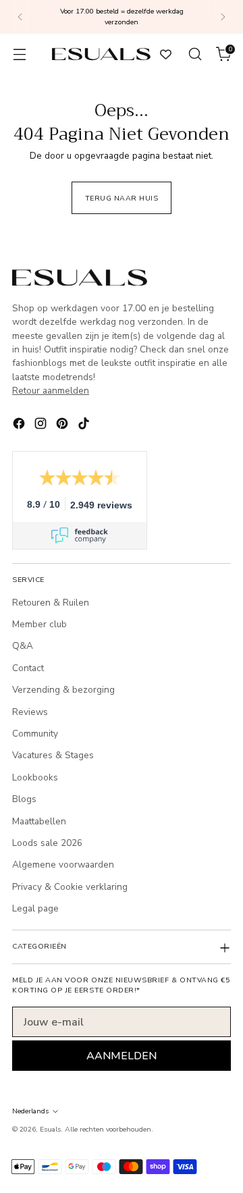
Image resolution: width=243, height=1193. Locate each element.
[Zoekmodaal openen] (195, 54)
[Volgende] (223, 17)
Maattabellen (39, 821)
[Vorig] (20, 17)
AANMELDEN (121, 1056)
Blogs (24, 799)
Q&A (22, 645)
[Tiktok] (85, 425)
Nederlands (30, 1111)
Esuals (50, 1129)
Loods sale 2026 (47, 843)
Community (35, 733)
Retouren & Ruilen (50, 602)
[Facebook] (20, 425)
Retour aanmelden (50, 390)
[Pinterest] (63, 425)
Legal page (35, 908)
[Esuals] (101, 53)
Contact (28, 668)
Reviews (30, 712)
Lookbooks (35, 777)
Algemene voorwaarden (63, 864)
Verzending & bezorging (63, 689)
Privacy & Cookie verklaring (70, 886)
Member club (39, 624)
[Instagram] (42, 425)
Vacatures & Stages (53, 755)
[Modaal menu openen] (19, 54)
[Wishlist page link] (165, 54)
